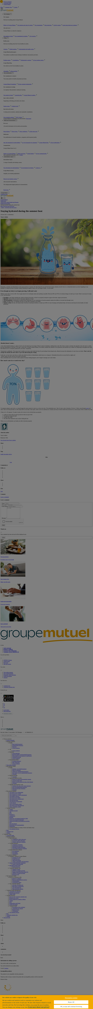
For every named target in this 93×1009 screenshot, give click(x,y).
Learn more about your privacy (38, 1007)
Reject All (71, 1002)
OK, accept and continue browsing (71, 1006)
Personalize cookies (71, 998)
